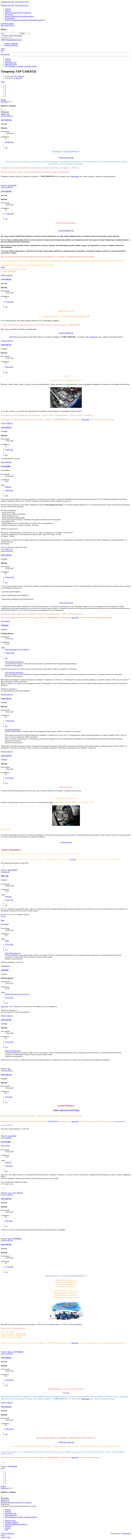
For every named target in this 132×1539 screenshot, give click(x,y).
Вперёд (3, 100)
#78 (6, 1283)
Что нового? (9, 14)
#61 (6, 147)
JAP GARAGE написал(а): (14, 662)
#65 (6, 455)
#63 (6, 307)
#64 (6, 372)
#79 (6, 1396)
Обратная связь (10, 1532)
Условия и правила (11, 1533)
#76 (6, 1182)
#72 (6, 955)
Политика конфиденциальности (16, 1535)
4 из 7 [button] (11, 102)
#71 (6, 911)
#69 (6, 731)
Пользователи (10, 18)
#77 (6, 1237)
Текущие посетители (37, 20)
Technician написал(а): (12, 735)
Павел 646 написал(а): (13, 959)
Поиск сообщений (24, 12)
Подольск (8, 902)
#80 (6, 1445)
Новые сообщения (11, 12)
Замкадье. (8, 487)
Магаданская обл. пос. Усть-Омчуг (17, 649)
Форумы (8, 11)
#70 (6, 789)
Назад (3, 82)
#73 (6, 1008)
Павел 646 (4, 1012)
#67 (6, 582)
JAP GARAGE (19, 76)
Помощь (8, 1537)
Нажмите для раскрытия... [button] (14, 665)
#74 (6, 1058)
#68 (6, 658)
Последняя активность (26, 16)
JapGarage (75, 176)
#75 (6, 1113)
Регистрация (5, 54)
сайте (3, 267)
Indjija (7, 946)
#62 (6, 219)
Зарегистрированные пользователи (17, 20)
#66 (6, 496)
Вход (2, 51)
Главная (8, 9)
